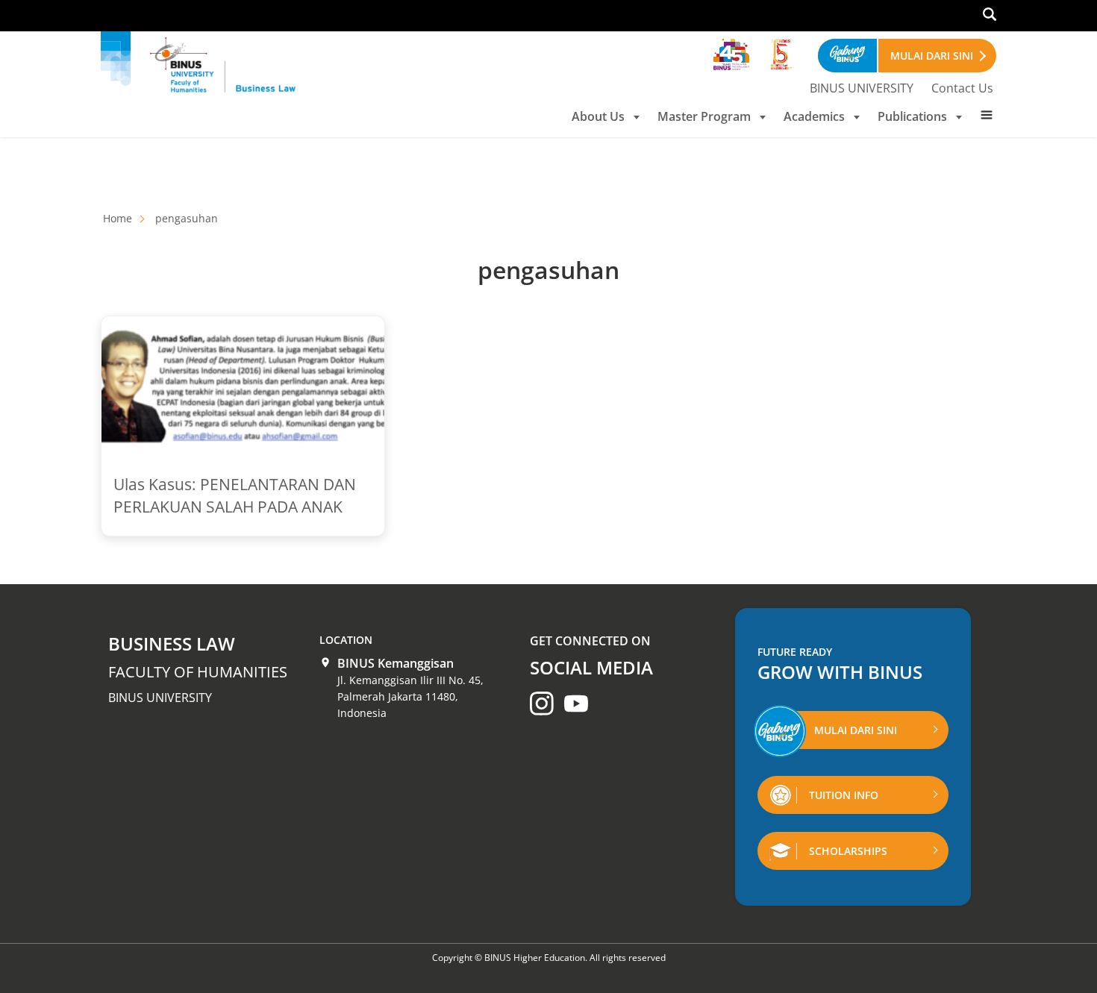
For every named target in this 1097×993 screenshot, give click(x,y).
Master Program (704, 116)
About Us (598, 116)
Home (117, 218)
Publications (912, 116)
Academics (814, 116)
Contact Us (962, 88)
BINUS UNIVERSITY (861, 88)
